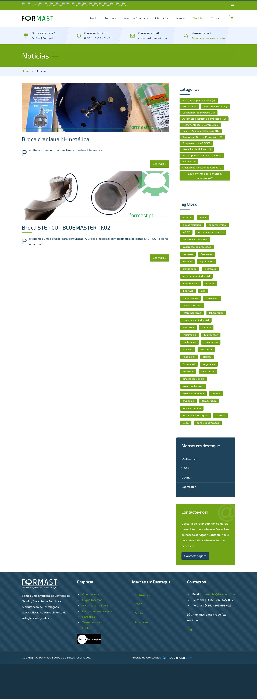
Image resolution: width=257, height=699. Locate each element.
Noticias (198, 18)
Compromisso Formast (97, 611)
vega (186, 422)
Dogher (187, 261)
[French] (69, 5)
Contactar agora (195, 556)
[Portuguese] (25, 5)
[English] (59, 5)
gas (203, 290)
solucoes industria (193, 393)
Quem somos (91, 594)
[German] (75, 5)
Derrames (206, 254)
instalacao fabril (192, 305)
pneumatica (211, 342)
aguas (202, 217)
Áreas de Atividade (135, 18)
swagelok (188, 400)
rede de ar (189, 356)
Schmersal (189, 364)
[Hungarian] (86, 5)
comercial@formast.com (218, 594)
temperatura (209, 400)
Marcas (181, 18)
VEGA (185, 468)
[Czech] (47, 5)
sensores (188, 371)
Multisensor (211, 334)
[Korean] (107, 5)
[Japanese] (101, 5)
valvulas (220, 415)
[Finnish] (64, 5)
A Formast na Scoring (96, 605)
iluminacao (212, 298)
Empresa (110, 18)
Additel (187, 217)
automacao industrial (195, 239)
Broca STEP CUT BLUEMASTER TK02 (66, 227)
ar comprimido (217, 224)
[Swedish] (125, 5)
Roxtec (207, 356)
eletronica (210, 268)
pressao (187, 349)
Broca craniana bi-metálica (55, 139)
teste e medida (192, 408)
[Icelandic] (91, 5)
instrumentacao (192, 312)
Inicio (93, 18)
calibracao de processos (197, 246)
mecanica (188, 327)
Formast (188, 290)
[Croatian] (42, 5)
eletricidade (190, 268)
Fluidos (210, 283)
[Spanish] (119, 5)
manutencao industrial (196, 320)
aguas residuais (192, 224)
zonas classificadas (208, 422)
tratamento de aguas (195, 415)
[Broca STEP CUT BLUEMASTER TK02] (95, 195)
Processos (206, 349)
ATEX (186, 232)
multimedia (189, 334)
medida (206, 327)
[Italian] (96, 5)
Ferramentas (190, 283)
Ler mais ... (159, 164)
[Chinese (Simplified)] (33, 5)
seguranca (209, 364)
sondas (216, 393)
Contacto (217, 18)
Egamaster (188, 487)
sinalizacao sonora (193, 378)
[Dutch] (53, 5)
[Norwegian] (113, 5)
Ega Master (206, 261)
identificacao (190, 298)
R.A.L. (85, 628)
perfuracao (189, 342)
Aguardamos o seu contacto (208, 38)
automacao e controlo (211, 232)
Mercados (162, 18)
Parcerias (88, 617)
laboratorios (216, 312)
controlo (188, 254)
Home (25, 71)
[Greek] (80, 5)
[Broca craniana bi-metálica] (95, 107)
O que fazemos (92, 600)
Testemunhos (91, 622)
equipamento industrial (196, 276)
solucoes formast (193, 386)
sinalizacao (207, 371)
